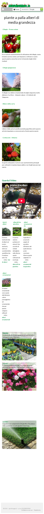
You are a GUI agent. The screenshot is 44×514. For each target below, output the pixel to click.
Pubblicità (37, 510)
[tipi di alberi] (6, 231)
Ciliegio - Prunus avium (10, 29)
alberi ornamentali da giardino (27, 264)
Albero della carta (9, 104)
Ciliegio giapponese (9, 68)
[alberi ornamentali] (6, 282)
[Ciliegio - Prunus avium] (11, 43)
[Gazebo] (19, 434)
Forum (17, 9)
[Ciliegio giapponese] (11, 82)
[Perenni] (19, 346)
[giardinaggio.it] (16, 5)
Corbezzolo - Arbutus (10, 137)
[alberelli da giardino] (17, 231)
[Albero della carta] (11, 118)
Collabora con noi (27, 510)
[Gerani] (19, 376)
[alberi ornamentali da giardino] (27, 231)
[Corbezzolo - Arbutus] (11, 152)
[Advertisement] (18, 405)
